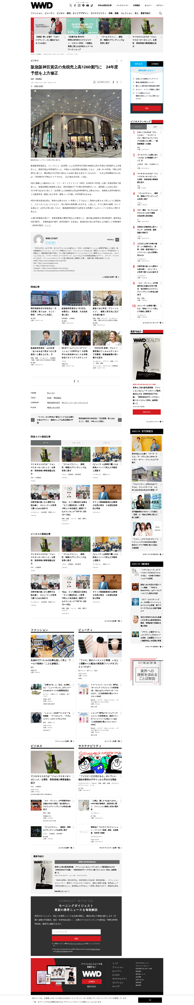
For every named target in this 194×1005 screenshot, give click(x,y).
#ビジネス (51, 393)
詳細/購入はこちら (61, 891)
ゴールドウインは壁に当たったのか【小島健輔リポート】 (147, 158)
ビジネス (61, 13)
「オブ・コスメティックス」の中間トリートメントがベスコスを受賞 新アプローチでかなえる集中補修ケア (151, 605)
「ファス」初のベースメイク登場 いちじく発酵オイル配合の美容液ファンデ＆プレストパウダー (98, 663)
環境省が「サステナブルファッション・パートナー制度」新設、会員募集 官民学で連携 (104, 830)
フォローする (51, 242)
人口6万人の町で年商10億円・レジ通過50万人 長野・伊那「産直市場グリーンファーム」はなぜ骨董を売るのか (147, 249)
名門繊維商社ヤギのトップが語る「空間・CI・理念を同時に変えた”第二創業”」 (145, 514)
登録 (146, 108)
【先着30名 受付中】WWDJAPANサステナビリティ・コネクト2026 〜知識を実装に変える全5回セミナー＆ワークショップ (80, 43)
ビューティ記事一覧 (112, 741)
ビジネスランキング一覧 (152, 323)
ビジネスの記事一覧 (112, 621)
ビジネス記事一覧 (65, 848)
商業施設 (39, 79)
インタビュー (113, 318)
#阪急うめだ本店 (53, 407)
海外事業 (78, 474)
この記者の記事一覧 (109, 277)
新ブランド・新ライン (85, 671)
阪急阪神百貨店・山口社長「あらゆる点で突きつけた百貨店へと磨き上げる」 (43, 351)
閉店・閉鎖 (46, 813)
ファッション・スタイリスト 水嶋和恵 (105, 366)
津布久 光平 (47, 699)
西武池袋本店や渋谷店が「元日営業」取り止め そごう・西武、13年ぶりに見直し (43, 311)
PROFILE (110, 240)
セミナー (148, 5)
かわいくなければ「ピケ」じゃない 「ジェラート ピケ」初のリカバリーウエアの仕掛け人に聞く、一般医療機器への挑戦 (147, 138)
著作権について (140, 974)
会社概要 (138, 977)
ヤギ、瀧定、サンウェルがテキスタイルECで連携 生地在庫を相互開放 (147, 213)
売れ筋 (93, 700)
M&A (32, 478)
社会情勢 (44, 512)
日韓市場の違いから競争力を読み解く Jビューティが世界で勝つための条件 (43, 505)
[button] (161, 13)
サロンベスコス (109, 700)
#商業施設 (57, 398)
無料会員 (138, 64)
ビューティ (50, 13)
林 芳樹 (33, 318)
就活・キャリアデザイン (78, 13)
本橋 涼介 (65, 364)
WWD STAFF (38, 86)
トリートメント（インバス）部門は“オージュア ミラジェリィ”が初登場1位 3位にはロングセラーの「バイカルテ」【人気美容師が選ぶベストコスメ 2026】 (104, 690)
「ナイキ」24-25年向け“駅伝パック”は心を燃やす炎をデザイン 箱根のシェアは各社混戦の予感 (55, 420)
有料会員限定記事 (105, 5)
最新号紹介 (146, 13)
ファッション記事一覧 (63, 741)
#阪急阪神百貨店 (53, 403)
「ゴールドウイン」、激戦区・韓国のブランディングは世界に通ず (112, 40)
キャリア (104, 318)
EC (138, 219)
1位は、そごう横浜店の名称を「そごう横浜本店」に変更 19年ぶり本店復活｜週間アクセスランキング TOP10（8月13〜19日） (74, 508)
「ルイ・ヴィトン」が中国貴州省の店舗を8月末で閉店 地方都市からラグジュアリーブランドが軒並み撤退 (147, 289)
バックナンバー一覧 (154, 421)
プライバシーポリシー (76, 943)
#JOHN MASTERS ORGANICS (41, 794)
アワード (106, 361)
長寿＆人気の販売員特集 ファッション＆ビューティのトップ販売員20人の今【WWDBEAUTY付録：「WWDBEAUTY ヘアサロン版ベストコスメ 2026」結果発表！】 (86, 870)
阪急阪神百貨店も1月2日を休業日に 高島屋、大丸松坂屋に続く (74, 311)
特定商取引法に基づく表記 (144, 968)
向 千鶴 (80, 788)
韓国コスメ (106, 474)
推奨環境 (138, 971)
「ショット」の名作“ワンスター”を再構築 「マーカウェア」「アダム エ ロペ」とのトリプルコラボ (57, 716)
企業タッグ (54, 694)
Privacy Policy (95, 949)
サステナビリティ (99, 13)
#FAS (80, 678)
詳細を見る (147, 412)
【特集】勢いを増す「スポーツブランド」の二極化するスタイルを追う (48, 40)
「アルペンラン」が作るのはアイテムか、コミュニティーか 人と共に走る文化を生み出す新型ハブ (145, 487)
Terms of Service (62, 951)
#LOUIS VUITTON (49, 821)
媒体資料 (138, 985)
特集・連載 (114, 13)
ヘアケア (100, 700)
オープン (46, 694)
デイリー (138, 127)
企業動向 (72, 318)
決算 (32, 79)
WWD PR (152, 554)
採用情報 (138, 982)
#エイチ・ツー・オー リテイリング (75, 403)
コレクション (127, 13)
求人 (137, 13)
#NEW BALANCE (49, 704)
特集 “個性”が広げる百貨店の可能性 (106, 320)
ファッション (37, 13)
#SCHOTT (46, 730)
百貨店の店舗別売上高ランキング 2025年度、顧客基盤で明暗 (147, 230)
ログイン (159, 5)
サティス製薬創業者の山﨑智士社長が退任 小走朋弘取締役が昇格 (105, 505)
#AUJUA (94, 707)
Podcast (94, 783)
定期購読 (136, 5)
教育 (32, 667)
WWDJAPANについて (142, 963)
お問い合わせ (140, 979)
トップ (115, 963)
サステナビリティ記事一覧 (110, 848)
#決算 (49, 398)
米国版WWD (47, 816)
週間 (155, 127)
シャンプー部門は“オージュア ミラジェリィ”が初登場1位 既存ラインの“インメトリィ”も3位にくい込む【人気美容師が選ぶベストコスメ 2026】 (104, 719)
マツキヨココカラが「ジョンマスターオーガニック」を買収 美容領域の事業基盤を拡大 (43, 469)
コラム (64, 361)
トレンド (73, 518)
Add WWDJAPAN (103, 82)
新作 (44, 722)
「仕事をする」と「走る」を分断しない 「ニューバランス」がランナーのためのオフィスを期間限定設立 (57, 688)
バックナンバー (122, 5)
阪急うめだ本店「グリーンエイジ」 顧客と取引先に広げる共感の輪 (106, 311)
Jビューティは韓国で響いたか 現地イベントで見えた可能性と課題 (106, 467)
